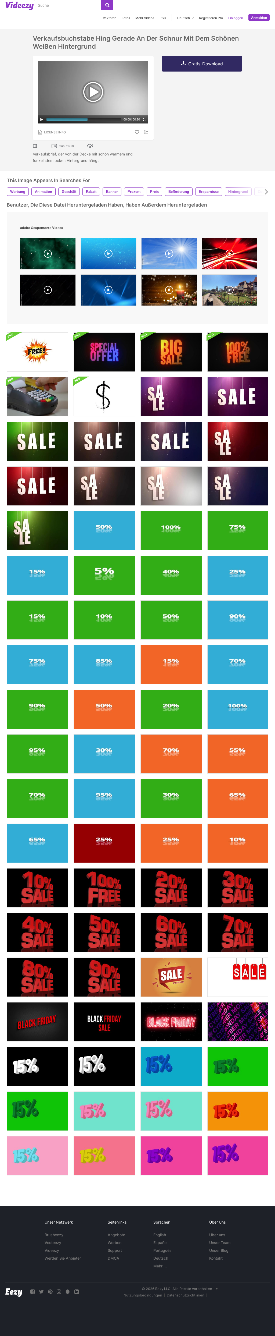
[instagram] (59, 1291)
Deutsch (160, 1258)
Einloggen (235, 18)
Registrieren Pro (211, 18)
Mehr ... (160, 1266)
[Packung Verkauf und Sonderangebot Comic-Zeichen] (37, 352)
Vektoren (109, 18)
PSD (163, 18)
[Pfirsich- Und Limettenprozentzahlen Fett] (104, 1155)
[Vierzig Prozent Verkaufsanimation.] (37, 932)
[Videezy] (19, 6)
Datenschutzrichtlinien (185, 1295)
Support (115, 1250)
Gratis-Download (205, 63)
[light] (229, 255)
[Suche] (107, 5)
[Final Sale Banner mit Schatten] (237, 977)
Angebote (116, 1234)
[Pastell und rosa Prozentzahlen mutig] (37, 1155)
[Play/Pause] (41, 119)
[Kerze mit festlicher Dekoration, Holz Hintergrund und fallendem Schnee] (169, 291)
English (159, 1234)
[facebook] (32, 1291)
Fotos (126, 18)
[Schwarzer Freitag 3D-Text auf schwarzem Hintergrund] (37, 1021)
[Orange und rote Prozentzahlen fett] (237, 1111)
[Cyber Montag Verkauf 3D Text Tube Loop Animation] (237, 1021)
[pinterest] (50, 1291)
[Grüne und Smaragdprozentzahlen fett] (237, 1066)
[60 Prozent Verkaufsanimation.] (171, 932)
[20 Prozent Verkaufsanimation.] (171, 888)
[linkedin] (76, 1291)
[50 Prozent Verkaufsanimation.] (104, 932)
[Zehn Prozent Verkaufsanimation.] (37, 888)
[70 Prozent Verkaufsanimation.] (237, 932)
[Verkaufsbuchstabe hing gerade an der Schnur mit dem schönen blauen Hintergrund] (171, 441)
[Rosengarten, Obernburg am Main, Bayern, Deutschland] (229, 291)
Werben (114, 1242)
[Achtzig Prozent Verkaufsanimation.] (37, 977)
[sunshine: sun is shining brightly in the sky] (169, 255)
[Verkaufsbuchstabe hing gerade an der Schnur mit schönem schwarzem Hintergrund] (104, 441)
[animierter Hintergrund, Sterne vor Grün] (47, 255)
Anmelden (259, 18)
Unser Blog (219, 1250)
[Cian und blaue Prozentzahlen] (171, 1066)
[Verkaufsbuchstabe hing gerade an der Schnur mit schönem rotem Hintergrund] (237, 441)
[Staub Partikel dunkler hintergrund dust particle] (47, 291)
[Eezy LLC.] (13, 1292)
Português (162, 1250)
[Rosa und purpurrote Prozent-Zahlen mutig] (171, 1155)
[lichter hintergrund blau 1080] (108, 291)
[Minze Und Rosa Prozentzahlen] (171, 1111)
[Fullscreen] (145, 119)
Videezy (52, 1250)
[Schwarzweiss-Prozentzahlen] (104, 1066)
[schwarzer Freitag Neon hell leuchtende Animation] (171, 1021)
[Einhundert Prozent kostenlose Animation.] (104, 888)
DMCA (113, 1258)
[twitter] (41, 1291)
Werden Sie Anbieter (63, 1258)
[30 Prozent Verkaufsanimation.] (237, 888)
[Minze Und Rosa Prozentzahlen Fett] (104, 1111)
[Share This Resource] (147, 132)
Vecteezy (53, 1242)
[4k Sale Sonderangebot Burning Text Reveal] (104, 352)
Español (160, 1242)
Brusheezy (54, 1234)
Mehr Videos (144, 18)
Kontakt (216, 1258)
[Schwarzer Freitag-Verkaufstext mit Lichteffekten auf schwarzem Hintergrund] (104, 1021)
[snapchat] (67, 1291)
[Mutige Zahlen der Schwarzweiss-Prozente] (37, 1066)
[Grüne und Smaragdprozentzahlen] (37, 1111)
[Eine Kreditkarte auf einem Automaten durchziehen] (37, 396)
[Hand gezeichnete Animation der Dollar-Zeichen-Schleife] (104, 396)
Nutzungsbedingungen (143, 1295)
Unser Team (219, 1242)
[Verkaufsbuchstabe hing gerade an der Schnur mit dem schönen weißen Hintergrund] (171, 486)
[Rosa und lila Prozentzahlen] (237, 1155)
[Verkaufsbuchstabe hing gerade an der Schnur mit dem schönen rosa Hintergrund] (171, 396)
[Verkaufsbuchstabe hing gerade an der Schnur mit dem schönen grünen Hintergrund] (37, 441)
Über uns (217, 1234)
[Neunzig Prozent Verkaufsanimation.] (104, 977)
